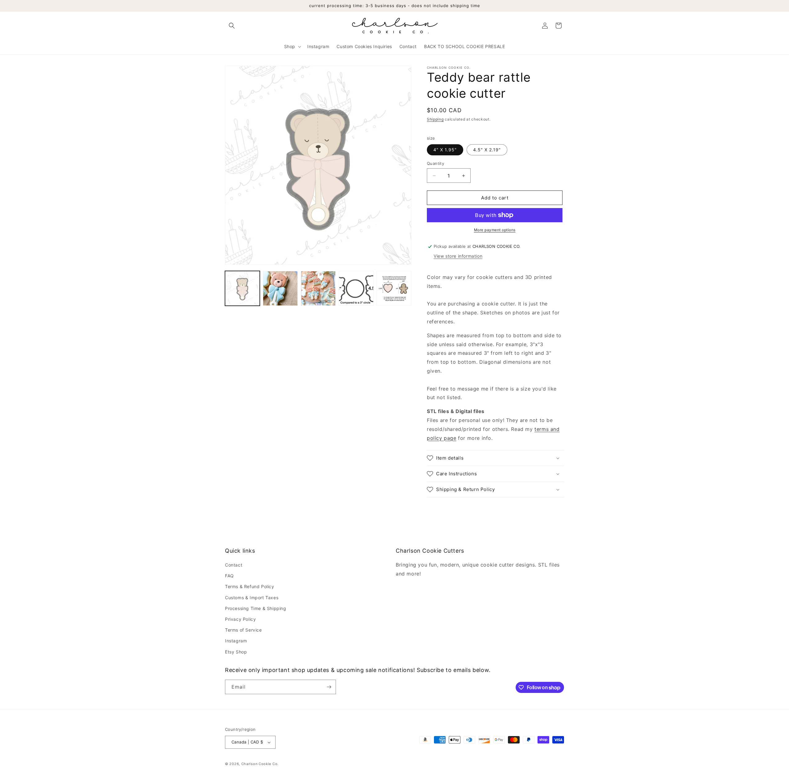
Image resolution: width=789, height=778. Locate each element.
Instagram (236, 640)
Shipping (435, 119)
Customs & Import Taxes (251, 597)
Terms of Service (243, 630)
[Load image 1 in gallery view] (242, 288)
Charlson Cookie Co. (260, 764)
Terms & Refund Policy (249, 586)
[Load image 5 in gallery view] (394, 288)
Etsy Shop (236, 651)
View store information (458, 256)
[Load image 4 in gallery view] (356, 288)
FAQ (229, 575)
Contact (233, 564)
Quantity (435, 163)
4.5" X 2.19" (487, 149)
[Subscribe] (329, 687)
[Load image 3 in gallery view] (318, 288)
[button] (232, 25)
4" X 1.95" (445, 149)
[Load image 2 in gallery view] (280, 288)
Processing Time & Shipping (255, 608)
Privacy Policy (240, 619)
